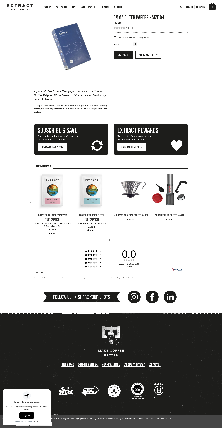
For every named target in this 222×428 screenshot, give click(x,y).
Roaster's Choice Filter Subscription (91, 217)
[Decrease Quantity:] (131, 44)
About (118, 7)
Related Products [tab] (43, 165)
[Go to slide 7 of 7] (30, 203)
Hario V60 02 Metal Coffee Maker (130, 215)
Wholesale (88, 7)
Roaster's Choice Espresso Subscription (52, 217)
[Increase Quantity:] (140, 44)
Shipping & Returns (88, 365)
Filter (41, 273)
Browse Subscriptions (52, 146)
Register (200, 7)
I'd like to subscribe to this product (133, 38)
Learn (105, 7)
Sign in (189, 7)
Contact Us (155, 365)
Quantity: (118, 44)
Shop (47, 7)
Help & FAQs (67, 365)
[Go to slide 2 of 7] (191, 203)
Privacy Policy (165, 418)
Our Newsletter (111, 365)
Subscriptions (66, 7)
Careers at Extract (134, 365)
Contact (55, 415)
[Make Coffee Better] (111, 341)
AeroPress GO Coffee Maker (169, 215)
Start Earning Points (131, 146)
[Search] (181, 7)
